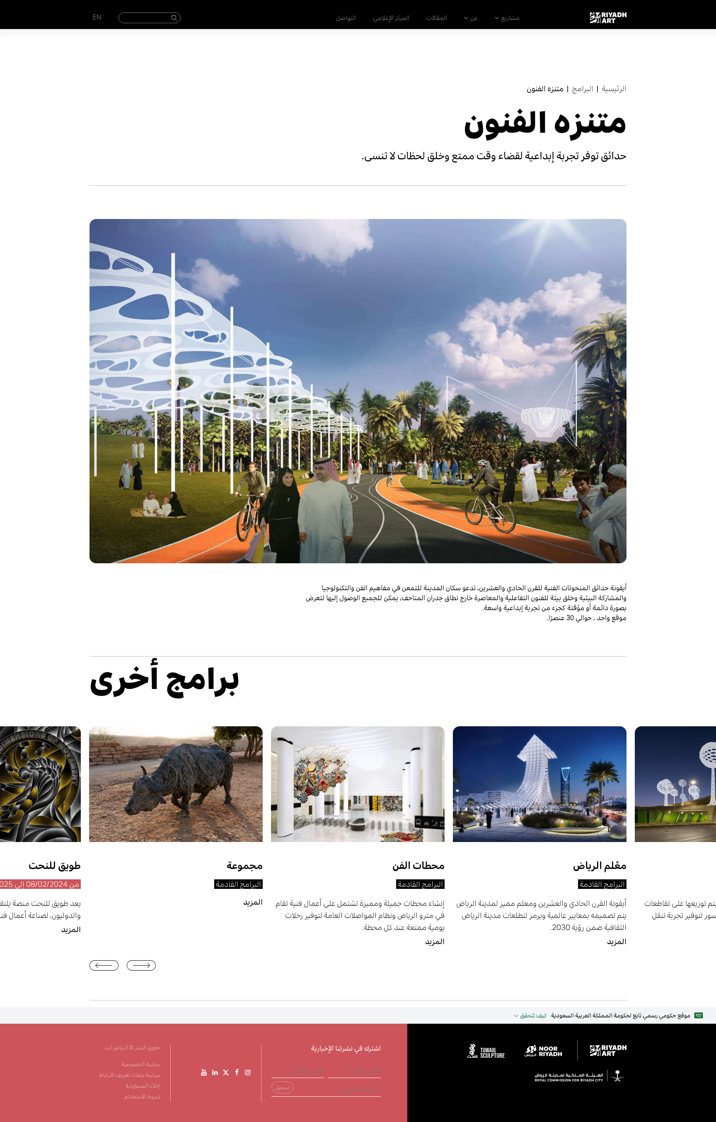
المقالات (436, 18)
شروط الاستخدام (142, 1096)
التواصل (346, 18)
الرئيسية (614, 88)
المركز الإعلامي (391, 18)
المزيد (71, 929)
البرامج (582, 88)
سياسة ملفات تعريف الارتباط (129, 1074)
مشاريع (510, 18)
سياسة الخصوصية (140, 1064)
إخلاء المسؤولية (143, 1085)
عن (474, 18)
